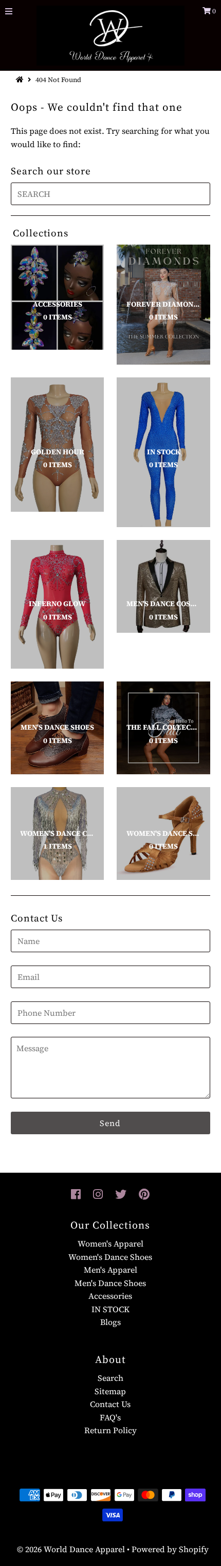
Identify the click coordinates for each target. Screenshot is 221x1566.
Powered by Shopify (170, 1549)
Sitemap (110, 1391)
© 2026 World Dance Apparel (71, 1549)
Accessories (110, 1295)
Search (110, 1377)
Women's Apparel (110, 1243)
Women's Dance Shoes (110, 1256)
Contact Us (110, 1404)
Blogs (110, 1322)
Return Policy (110, 1430)
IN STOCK (110, 1309)
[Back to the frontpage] (21, 79)
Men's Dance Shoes (110, 1283)
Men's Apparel (110, 1269)
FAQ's (110, 1417)
